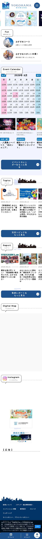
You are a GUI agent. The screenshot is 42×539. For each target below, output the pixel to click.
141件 (26, 90)
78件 (38, 112)
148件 (4, 101)
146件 (26, 96)
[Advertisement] (21, 474)
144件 (9, 96)
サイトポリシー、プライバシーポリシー (16, 517)
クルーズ (33, 509)
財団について (7, 504)
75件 (32, 112)
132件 (38, 107)
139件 (9, 101)
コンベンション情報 (9, 509)
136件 (9, 107)
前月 (3, 75)
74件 (15, 112)
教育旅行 (23, 509)
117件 (9, 112)
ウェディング (7, 513)
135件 (9, 90)
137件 (38, 84)
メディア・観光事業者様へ (24, 504)
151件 (38, 90)
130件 (15, 107)
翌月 (38, 75)
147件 (15, 96)
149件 (38, 96)
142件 (26, 101)
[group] (26, 133)
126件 (9, 84)
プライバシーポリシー (11, 530)
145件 (32, 90)
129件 (4, 84)
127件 (15, 84)
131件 (32, 107)
